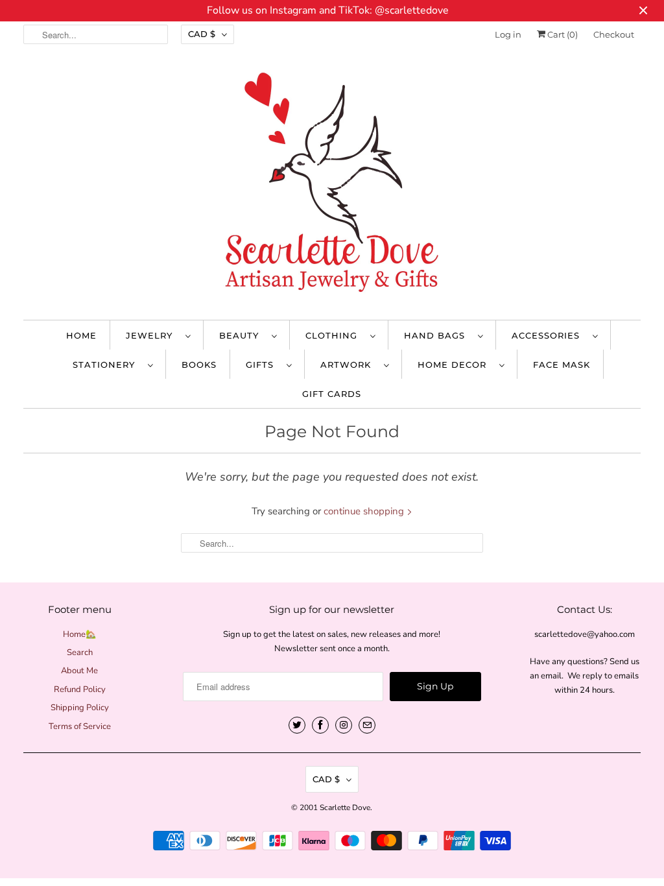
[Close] (477, 329)
